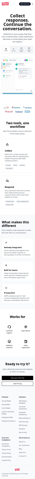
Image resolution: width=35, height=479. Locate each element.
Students (22, 429)
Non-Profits (23, 432)
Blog (20, 449)
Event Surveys (23, 422)
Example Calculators (9, 421)
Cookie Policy (6, 460)
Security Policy (7, 457)
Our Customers (24, 445)
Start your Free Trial (17, 378)
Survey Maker (6, 401)
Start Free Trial (24, 4)
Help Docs (22, 452)
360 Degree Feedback (23, 402)
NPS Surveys (23, 425)
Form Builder (6, 408)
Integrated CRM (7, 417)
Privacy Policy (6, 453)
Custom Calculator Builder (8, 413)
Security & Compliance (6, 445)
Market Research (25, 418)
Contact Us (22, 456)
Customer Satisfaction (23, 408)
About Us (22, 442)
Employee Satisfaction (23, 413)
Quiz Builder (6, 404)
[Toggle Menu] (32, 4)
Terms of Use (6, 450)
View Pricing (17, 384)
